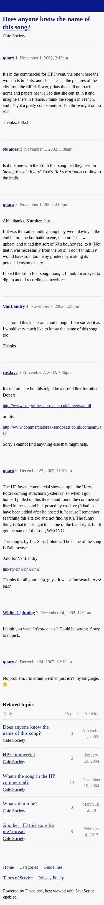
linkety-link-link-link (21, 569)
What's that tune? (20, 803)
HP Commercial (19, 754)
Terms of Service (18, 877)
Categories (28, 867)
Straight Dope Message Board (29, 5)
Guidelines (53, 867)
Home (8, 867)
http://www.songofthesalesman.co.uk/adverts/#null (47, 405)
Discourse (34, 891)
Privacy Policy (51, 877)
